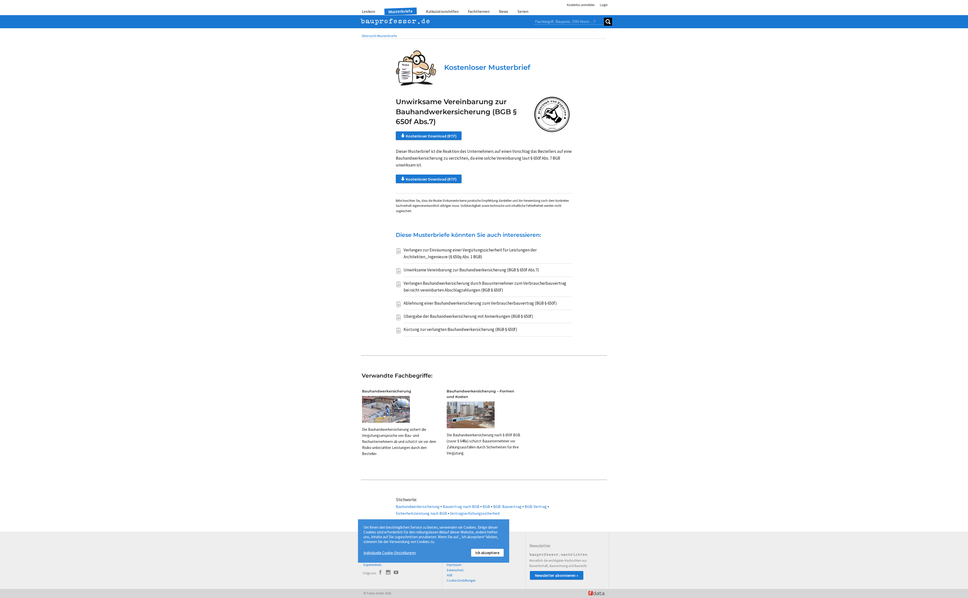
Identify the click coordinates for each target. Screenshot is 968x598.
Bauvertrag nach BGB (461, 506)
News (503, 11)
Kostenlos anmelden (581, 5)
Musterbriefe (400, 11)
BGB (486, 506)
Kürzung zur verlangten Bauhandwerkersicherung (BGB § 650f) (460, 329)
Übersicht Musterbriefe (379, 36)
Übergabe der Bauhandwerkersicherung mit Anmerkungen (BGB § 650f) (468, 316)
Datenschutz (455, 570)
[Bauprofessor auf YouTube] (396, 573)
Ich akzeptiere (487, 552)
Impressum (454, 565)
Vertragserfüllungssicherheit (475, 513)
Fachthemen (479, 11)
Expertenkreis (372, 565)
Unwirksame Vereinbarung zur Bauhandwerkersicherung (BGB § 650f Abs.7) (471, 270)
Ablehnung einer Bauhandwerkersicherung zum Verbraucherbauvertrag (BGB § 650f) (480, 303)
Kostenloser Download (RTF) (431, 135)
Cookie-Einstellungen (461, 580)
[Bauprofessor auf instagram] (388, 573)
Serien (523, 11)
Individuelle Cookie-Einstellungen (390, 552)
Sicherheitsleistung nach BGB (421, 513)
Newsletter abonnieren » (556, 575)
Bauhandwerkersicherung (418, 506)
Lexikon (368, 11)
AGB (449, 575)
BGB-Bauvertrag (507, 506)
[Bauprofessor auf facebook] (380, 573)
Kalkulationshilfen (442, 11)
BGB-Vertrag (536, 506)
